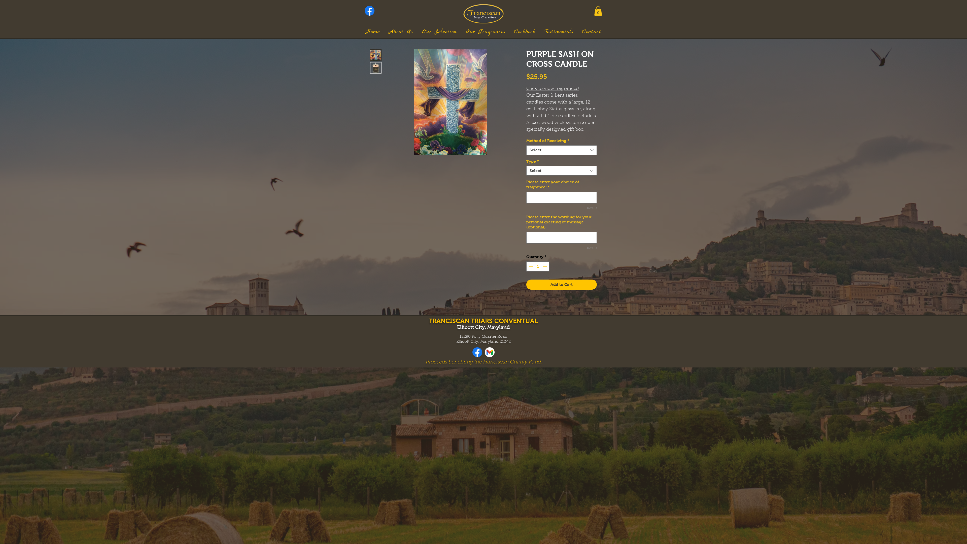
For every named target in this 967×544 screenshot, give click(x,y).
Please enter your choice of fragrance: (552, 184)
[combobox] (561, 150)
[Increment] (545, 266)
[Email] (490, 352)
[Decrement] (530, 266)
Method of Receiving (547, 141)
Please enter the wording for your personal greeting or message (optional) (559, 222)
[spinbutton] (538, 266)
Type (532, 161)
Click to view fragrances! (552, 89)
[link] (598, 11)
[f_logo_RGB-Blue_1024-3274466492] (369, 11)
